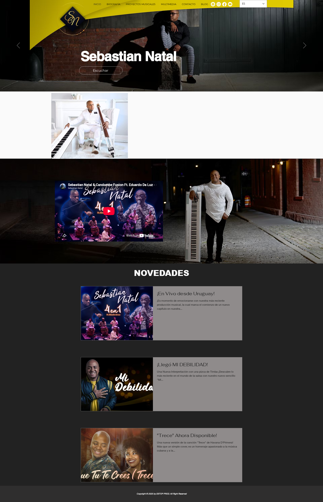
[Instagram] (219, 4)
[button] (140, 4)
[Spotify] (213, 4)
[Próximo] (304, 45)
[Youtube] (230, 4)
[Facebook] (224, 4)
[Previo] (18, 45)
